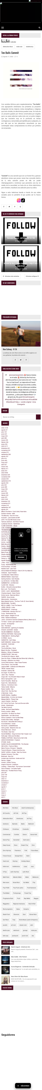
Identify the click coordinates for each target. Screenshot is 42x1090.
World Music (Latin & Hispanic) (28, 920)
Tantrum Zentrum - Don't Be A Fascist (12, 522)
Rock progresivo (8, 909)
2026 (4, 428)
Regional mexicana (19, 904)
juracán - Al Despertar (7, 624)
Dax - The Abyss (6, 626)
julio (4, 432)
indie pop (34, 930)
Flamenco (18, 850)
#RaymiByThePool (11, 400)
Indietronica (29, 46)
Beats (23, 824)
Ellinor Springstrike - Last (8, 679)
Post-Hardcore (31, 888)
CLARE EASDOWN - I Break (9, 526)
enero (4, 444)
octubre (5, 452)
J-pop (25, 866)
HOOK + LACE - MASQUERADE (10, 591)
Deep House (6, 845)
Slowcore (16, 914)
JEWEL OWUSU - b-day (8, 607)
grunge (25, 930)
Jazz (32, 866)
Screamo (26, 909)
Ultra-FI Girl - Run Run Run (9, 691)
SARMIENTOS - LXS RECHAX (9, 583)
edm (31, 925)
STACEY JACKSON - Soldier (9, 630)
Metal (27, 877)
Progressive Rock (8, 898)
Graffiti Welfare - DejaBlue (9, 695)
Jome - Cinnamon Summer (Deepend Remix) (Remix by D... (19, 619)
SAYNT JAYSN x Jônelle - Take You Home (13, 752)
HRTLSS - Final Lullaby (8, 540)
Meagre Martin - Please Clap (9, 699)
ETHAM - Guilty (5, 742)
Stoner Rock (33, 914)
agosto (4, 430)
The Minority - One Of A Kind (9, 515)
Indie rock (19, 46)
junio (4, 434)
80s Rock (5, 808)
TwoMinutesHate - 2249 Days (10, 548)
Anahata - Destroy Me (7, 670)
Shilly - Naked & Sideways (9, 617)
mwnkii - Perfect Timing (8, 762)
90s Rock (15, 808)
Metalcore (35, 877)
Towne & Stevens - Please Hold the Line (13, 750)
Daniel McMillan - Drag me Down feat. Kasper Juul (16, 734)
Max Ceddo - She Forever (19, 957)
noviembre (5, 450)
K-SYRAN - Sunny (6, 638)
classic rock (23, 925)
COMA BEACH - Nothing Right (10, 636)
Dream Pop (24, 845)
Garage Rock (19, 856)
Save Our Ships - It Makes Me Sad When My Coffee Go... (17, 658)
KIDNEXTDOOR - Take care (9, 654)
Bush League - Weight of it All (10, 615)
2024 (4, 473)
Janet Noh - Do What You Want (10, 713)
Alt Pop (24, 813)
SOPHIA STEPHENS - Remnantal (11, 634)
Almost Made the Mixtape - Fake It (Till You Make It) (16, 571)
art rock (13, 925)
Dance (25, 834)
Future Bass (34, 850)
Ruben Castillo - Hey (7, 689)
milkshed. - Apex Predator (9, 573)
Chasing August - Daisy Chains (10, 593)
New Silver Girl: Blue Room (19, 976)
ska (33, 936)
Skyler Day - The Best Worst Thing (11, 770)
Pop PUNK (6, 888)
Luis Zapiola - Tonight (7, 534)
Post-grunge (17, 893)
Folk (26, 850)
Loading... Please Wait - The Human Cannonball (15, 766)
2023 (4, 499)
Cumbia (16, 834)
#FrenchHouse (23, 400)
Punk (18, 898)
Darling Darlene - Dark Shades (10, 579)
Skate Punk (6, 914)
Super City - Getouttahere (8, 683)
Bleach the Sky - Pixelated (9, 650)
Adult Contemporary (28, 808)
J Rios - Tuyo (5, 562)
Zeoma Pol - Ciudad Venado (9, 536)
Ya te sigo (36, 1086)
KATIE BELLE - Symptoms (9, 532)
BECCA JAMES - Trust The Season (11, 605)
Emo (33, 845)
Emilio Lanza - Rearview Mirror (10, 595)
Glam (28, 856)
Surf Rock (6, 920)
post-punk (15, 936)
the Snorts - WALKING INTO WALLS (11, 721)
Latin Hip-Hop (14, 872)
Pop (34, 882)
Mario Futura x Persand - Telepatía (11, 748)
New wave (6, 882)
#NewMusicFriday (12, 402)
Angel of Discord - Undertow (9, 764)
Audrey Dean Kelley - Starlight (10, 719)
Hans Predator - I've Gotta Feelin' (11, 768)
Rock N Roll (32, 904)
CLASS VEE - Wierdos (7, 585)
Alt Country (6, 813)
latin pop (5, 936)
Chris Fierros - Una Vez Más (9, 664)
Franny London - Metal (8, 711)
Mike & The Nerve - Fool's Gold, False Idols (13, 511)
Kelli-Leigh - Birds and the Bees (10, 736)
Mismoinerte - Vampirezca (9, 599)
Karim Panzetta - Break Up (9, 681)
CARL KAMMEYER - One (8, 528)
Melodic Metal (17, 877)
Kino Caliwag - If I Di (10, 349)
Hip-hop (15, 861)
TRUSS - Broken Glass (7, 668)
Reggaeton (6, 904)
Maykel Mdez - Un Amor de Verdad (11, 697)
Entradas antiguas (31, 276)
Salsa (18, 909)
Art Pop (29, 818)
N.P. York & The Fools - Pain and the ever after (15, 703)
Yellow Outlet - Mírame (8, 687)
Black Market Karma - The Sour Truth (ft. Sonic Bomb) (17, 601)
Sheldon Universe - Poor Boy (9, 754)
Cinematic (26, 829)
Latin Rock (26, 872)
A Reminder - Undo (7, 693)
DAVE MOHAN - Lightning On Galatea (12, 628)
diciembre (5, 448)
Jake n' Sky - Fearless (7, 675)
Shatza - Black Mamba (8, 546)
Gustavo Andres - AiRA (8, 513)
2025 (4, 446)
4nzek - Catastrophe (7, 705)
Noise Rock (16, 882)
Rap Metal (27, 898)
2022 (3, 779)
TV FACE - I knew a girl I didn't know (12, 622)
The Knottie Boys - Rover (8, 648)
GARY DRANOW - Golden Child (10, 642)
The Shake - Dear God (7, 732)
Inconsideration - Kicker (8, 724)
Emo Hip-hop (7, 850)
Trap (13, 920)
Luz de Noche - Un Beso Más (9, 581)
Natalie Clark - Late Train (8, 568)
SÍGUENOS (21, 557)
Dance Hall (33, 834)
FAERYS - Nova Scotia (7, 597)
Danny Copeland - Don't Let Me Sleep (12, 717)
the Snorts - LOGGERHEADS (9, 726)
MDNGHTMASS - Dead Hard (9, 577)
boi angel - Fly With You (8, 673)
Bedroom (31, 824)
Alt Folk (16, 813)
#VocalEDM (33, 400)
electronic (16, 930)
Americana (19, 818)
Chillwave (6, 829)
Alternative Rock (8, 46)
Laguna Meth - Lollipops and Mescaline (13, 666)
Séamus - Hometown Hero (9, 685)
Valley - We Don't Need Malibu (10, 709)
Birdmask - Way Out (7, 756)
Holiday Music (25, 861)
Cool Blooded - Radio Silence (9, 575)
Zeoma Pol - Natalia (7, 538)
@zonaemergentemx (16, 375)
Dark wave (26, 840)
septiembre (6, 454)
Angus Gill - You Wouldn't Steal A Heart (13, 677)
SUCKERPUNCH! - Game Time (10, 550)
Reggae (36, 898)
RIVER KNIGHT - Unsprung (9, 609)
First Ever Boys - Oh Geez (8, 566)
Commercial (6, 834)
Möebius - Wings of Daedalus (10, 652)
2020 (3, 793)
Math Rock (6, 877)
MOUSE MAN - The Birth (8, 603)
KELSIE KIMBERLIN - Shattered (10, 632)
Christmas (16, 829)
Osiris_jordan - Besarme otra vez (11, 728)
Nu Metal (26, 882)
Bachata (14, 824)
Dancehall (16, 840)
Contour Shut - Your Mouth (9, 556)
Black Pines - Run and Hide (9, 552)
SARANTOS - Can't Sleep (8, 640)
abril (4, 438)
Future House (7, 856)
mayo (4, 436)
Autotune (6, 824)
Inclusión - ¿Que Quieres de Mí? (10, 517)
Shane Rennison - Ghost (8, 730)
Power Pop (27, 893)
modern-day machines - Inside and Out (13, 758)
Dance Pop (6, 840)
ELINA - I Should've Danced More (11, 587)
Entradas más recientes (12, 276)
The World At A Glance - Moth (10, 656)
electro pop (6, 930)
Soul (24, 914)
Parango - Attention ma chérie (10, 660)
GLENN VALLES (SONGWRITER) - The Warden (15, 744)
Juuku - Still (4, 646)
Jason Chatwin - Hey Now (9, 701)
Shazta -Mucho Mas (7, 554)
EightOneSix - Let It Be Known (10, 715)
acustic (5, 925)
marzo (4, 440)
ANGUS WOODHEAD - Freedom (10, 740)
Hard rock (6, 861)
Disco (15, 845)
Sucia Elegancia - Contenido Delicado (23, 966)
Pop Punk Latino (18, 888)
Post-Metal (6, 893)
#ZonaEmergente (28, 397)
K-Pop (5, 872)
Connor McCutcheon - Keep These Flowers (14, 662)
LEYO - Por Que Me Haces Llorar (10, 520)
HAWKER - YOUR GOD (7, 644)
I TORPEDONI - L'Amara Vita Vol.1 (11, 611)
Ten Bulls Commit (6, 707)
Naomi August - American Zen (20, 947)
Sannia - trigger (6, 760)
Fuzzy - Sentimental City (8, 564)
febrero (4, 442)
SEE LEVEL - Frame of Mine (9, 746)
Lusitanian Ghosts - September (10, 524)
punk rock (25, 936)
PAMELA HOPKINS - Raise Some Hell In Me (14, 738)
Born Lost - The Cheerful (8, 589)
